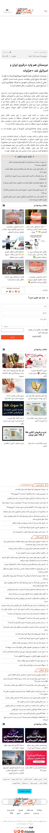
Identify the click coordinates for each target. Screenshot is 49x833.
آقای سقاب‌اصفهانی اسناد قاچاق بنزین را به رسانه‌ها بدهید (27, 594)
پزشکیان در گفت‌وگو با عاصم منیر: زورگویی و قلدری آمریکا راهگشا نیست (26, 600)
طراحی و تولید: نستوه (22, 827)
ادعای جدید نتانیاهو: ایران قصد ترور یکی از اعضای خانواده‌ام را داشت (24, 651)
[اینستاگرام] (22, 831)
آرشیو (18, 813)
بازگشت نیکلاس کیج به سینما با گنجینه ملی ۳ (31, 553)
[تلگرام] (15, 831)
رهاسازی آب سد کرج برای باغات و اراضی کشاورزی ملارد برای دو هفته (24, 511)
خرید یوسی (6, 779)
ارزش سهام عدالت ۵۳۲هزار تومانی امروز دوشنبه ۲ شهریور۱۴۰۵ (26, 507)
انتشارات (26, 813)
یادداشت (36, 813)
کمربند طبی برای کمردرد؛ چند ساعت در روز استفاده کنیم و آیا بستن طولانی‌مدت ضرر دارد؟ (25, 679)
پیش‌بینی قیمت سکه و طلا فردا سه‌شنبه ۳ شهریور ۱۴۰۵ (28, 494)
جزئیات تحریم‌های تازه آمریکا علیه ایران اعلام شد (30, 489)
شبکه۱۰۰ (39, 810)
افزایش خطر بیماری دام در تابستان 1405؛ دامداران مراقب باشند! (25, 697)
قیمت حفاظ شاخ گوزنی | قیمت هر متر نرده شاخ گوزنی (29, 709)
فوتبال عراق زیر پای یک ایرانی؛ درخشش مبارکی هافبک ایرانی (27, 674)
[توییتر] (18, 831)
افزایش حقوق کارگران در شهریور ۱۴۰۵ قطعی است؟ (30, 656)
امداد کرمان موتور (17, 779)
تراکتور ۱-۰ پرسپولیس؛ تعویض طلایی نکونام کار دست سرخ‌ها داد (25, 647)
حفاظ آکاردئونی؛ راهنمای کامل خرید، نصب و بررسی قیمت (27, 713)
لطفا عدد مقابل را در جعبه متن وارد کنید (38, 331)
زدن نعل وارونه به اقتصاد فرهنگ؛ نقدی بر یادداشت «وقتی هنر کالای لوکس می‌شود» (25, 570)
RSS (11, 813)
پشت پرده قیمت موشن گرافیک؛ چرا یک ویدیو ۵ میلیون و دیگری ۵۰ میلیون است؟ (25, 692)
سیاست (36, 52)
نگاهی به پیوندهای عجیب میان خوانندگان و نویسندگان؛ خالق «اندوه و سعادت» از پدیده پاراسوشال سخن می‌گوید (25, 559)
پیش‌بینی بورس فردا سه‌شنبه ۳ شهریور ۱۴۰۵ (31, 618)
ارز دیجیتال (25, 783)
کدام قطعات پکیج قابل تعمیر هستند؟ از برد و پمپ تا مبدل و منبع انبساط (26, 718)
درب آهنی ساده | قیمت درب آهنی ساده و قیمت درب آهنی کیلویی (25, 705)
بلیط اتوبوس (16, 783)
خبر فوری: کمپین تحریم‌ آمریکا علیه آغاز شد (32, 527)
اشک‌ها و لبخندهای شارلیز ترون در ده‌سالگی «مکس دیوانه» (27, 548)
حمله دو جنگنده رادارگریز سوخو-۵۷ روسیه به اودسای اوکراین (26, 498)
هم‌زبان (20, 810)
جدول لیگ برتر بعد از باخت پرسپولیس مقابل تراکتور (29, 523)
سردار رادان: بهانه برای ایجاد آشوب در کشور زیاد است (29, 532)
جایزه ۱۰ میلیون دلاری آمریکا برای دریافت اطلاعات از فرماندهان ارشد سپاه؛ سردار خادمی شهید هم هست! (25, 543)
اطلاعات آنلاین (24, 11)
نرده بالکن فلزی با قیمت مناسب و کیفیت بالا (31, 701)
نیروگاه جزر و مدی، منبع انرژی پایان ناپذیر (32, 665)
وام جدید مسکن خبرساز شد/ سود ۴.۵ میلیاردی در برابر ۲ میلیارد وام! (24, 502)
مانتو (45, 779)
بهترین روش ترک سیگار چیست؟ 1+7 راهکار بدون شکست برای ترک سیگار (26, 686)
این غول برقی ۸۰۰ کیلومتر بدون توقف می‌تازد (31, 660)
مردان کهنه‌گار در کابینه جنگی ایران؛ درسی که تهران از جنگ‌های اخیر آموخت (26, 177)
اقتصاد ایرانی (43, 783)
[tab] (41, 485)
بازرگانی (41, 670)
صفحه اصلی (43, 52)
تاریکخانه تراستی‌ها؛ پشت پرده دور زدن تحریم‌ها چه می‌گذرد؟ (26, 613)
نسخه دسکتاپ (24, 791)
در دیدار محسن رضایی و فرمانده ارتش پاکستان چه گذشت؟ (27, 622)
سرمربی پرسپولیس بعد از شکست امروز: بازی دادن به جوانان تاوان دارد (23, 609)
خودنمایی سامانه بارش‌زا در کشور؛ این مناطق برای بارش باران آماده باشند (25, 628)
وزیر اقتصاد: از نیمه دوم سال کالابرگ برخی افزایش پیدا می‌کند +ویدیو (23, 605)
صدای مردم (11, 810)
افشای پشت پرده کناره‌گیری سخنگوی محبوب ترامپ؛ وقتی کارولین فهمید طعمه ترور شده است (25, 198)
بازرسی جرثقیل (38, 779)
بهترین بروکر (33, 783)
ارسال (12, 337)
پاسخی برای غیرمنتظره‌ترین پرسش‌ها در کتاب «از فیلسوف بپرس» (25, 564)
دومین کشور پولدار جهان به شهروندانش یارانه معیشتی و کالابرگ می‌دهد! (25, 191)
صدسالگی (30, 810)
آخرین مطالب (39, 537)
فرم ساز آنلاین (28, 779)
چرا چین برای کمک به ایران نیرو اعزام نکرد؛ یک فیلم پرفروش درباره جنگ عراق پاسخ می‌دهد (26, 584)
